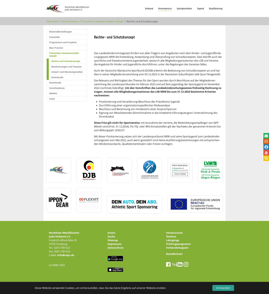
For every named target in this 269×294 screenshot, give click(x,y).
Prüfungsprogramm (178, 244)
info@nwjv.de (65, 255)
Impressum (115, 244)
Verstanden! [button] (223, 288)
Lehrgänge (172, 240)
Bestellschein (174, 254)
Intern (111, 232)
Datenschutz (115, 247)
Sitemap (113, 240)
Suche (111, 236)
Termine (171, 236)
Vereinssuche (174, 232)
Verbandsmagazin (177, 247)
